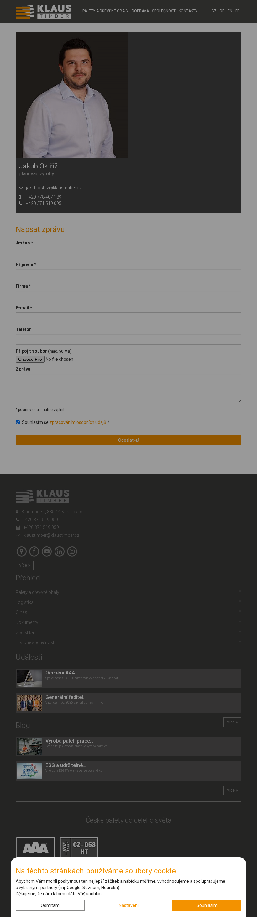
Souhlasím (207, 905)
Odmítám (50, 905)
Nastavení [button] (129, 905)
